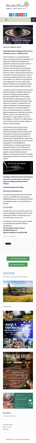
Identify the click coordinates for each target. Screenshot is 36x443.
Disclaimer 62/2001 (8, 424)
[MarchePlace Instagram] (18, 14)
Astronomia (13, 236)
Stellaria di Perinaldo (22, 68)
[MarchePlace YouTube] (21, 14)
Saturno (13, 53)
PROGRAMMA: (8, 207)
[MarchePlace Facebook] (10, 14)
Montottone (6, 429)
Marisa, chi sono (7, 427)
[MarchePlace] (18, 5)
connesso (11, 277)
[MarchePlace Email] (25, 14)
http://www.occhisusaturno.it (12, 191)
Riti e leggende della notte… (18, 258)
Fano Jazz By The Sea (18, 264)
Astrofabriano (25, 197)
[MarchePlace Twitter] (14, 14)
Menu (6, 19)
